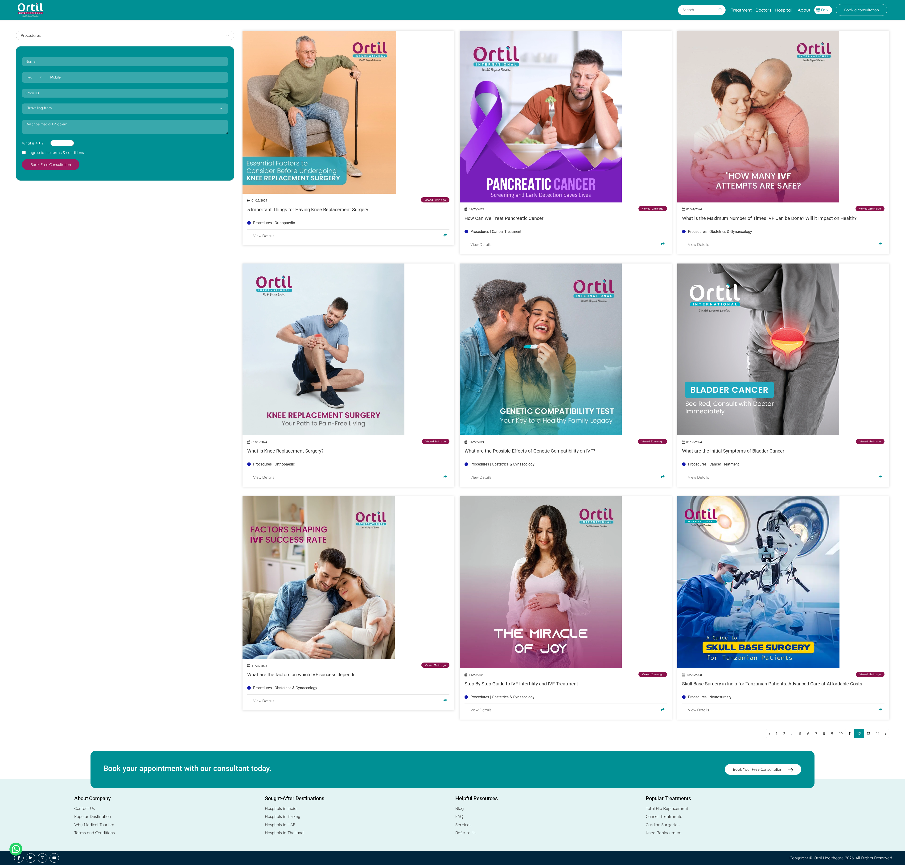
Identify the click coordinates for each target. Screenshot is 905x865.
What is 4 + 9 (33, 143)
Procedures (31, 35)
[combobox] (33, 77)
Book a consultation (861, 10)
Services (463, 824)
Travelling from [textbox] (39, 108)
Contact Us (84, 808)
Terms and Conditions (94, 832)
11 (850, 733)
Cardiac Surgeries (662, 824)
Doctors (763, 10)
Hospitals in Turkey (282, 816)
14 (877, 733)
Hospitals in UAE (280, 824)
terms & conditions (68, 152)
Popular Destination (92, 816)
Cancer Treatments (664, 816)
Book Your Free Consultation (758, 769)
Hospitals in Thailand (284, 832)
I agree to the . (57, 152)
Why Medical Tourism (94, 824)
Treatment (741, 10)
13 (868, 733)
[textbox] (33, 77)
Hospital (783, 10)
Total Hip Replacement (667, 808)
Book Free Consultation (50, 164)
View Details (263, 235)
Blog (459, 808)
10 (841, 733)
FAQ (459, 816)
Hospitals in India (280, 808)
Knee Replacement (664, 832)
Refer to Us (465, 832)
